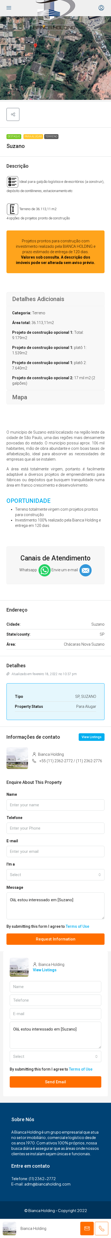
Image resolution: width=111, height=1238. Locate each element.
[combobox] (55, 874)
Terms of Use (77, 926)
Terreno (51, 136)
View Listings (92, 737)
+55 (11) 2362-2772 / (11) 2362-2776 (70, 761)
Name (11, 794)
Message (14, 887)
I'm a (10, 864)
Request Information (55, 939)
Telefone (14, 818)
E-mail (12, 841)
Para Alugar (33, 136)
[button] (12, 114)
